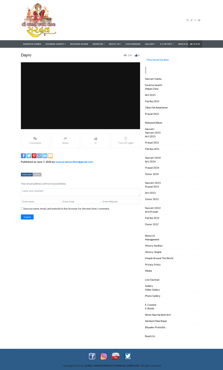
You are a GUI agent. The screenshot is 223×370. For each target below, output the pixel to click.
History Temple (153, 251)
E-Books (149, 308)
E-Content (166, 44)
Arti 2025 (150, 94)
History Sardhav (154, 245)
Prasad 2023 (152, 186)
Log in (196, 44)
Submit (27, 217)
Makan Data (151, 88)
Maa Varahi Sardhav (158, 59)
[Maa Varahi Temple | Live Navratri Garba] (42, 20)
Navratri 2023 (153, 182)
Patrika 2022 (152, 217)
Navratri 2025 (153, 132)
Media (148, 270)
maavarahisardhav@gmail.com (74, 161)
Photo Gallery (152, 295)
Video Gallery (152, 289)
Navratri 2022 (153, 207)
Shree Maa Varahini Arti (158, 314)
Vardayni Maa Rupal (156, 320)
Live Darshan (133, 44)
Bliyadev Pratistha (155, 327)
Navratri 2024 (153, 157)
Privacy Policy (153, 264)
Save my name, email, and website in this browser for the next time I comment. (67, 208)
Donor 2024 (152, 174)
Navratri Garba (32, 44)
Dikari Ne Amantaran (156, 107)
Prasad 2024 (152, 167)
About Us (114, 44)
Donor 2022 (152, 224)
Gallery (149, 44)
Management (152, 239)
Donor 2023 (152, 199)
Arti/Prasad (151, 211)
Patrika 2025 (152, 101)
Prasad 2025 (152, 113)
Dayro (37, 175)
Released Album (79, 44)
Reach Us (183, 44)
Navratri (98, 44)
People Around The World (159, 258)
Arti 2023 (150, 192)
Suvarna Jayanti (55, 44)
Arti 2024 (150, 161)
